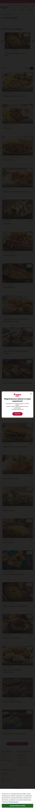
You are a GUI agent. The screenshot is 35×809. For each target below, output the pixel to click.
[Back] (31, 394)
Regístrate (17, 414)
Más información (14, 802)
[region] (17, 799)
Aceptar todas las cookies (17, 805)
